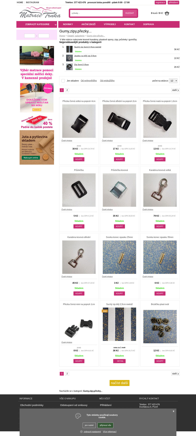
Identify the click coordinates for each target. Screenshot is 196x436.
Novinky (68, 24)
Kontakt (129, 24)
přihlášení (173, 2)
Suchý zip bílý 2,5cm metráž (119, 304)
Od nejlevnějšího (89, 80)
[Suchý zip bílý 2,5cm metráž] (119, 340)
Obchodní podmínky (31, 405)
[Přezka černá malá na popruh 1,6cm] (160, 137)
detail (120, 361)
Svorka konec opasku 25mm (119, 237)
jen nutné (89, 425)
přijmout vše (105, 425)
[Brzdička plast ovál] (160, 342)
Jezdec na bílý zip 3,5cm (85, 56)
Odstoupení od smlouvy (73, 405)
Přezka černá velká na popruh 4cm (79, 101)
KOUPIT (78, 159)
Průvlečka (79, 170)
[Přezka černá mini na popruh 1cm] (79, 339)
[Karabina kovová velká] (160, 206)
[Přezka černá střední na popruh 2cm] (119, 137)
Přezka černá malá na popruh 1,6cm (160, 101)
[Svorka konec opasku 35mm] (160, 273)
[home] (40, 18)
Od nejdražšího (107, 80)
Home (62, 36)
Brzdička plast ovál (160, 304)
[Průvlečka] (79, 206)
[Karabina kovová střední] (79, 273)
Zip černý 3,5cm (81, 64)
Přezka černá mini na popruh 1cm (79, 304)
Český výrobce (66, 141)
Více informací (109, 432)
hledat (129, 13)
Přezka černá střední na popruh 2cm (119, 101)
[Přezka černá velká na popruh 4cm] (79, 137)
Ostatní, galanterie (76, 36)
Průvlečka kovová (119, 170)
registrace (160, 2)
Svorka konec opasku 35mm (160, 237)
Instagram (32, 2)
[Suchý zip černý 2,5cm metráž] (69, 52)
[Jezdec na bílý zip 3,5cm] (69, 60)
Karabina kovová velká (160, 170)
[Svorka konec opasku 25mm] (119, 273)
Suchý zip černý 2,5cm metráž (87, 47)
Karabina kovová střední (78, 237)
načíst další (119, 383)
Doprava (148, 24)
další (174, 90)
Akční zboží (88, 24)
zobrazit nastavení (92, 432)
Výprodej (110, 24)
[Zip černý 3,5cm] (69, 69)
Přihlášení (105, 405)
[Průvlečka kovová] (119, 206)
